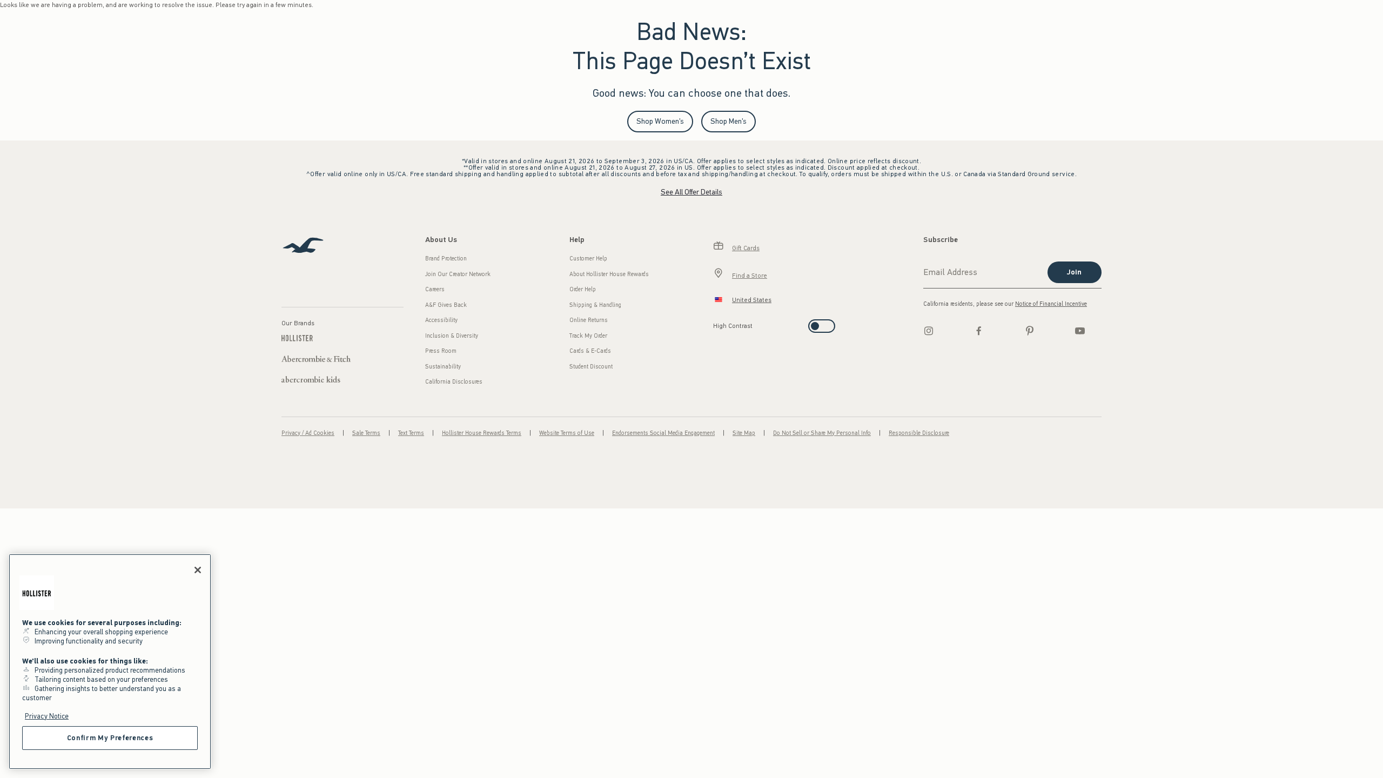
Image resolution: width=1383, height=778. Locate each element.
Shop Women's (660, 121)
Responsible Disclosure (919, 433)
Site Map (744, 433)
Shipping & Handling (595, 305)
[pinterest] (1029, 330)
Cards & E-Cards (590, 351)
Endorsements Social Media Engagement (663, 433)
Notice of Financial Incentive (1051, 304)
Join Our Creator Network (458, 274)
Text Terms (411, 433)
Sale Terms (366, 433)
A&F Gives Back (446, 305)
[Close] (198, 570)
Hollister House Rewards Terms (481, 433)
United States (751, 300)
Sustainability (443, 367)
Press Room (440, 351)
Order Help (582, 289)
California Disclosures (453, 382)
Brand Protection (446, 258)
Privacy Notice (47, 716)
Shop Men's (728, 121)
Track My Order (588, 336)
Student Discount (591, 367)
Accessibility (441, 320)
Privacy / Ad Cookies (307, 433)
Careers (435, 289)
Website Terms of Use (566, 433)
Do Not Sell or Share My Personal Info (822, 433)
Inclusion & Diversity (451, 336)
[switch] (716, 322)
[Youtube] (1080, 330)
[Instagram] (928, 330)
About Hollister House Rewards (609, 274)
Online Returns (588, 320)
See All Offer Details (691, 192)
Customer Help (588, 258)
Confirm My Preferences (110, 737)
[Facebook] (979, 330)
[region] (110, 661)
